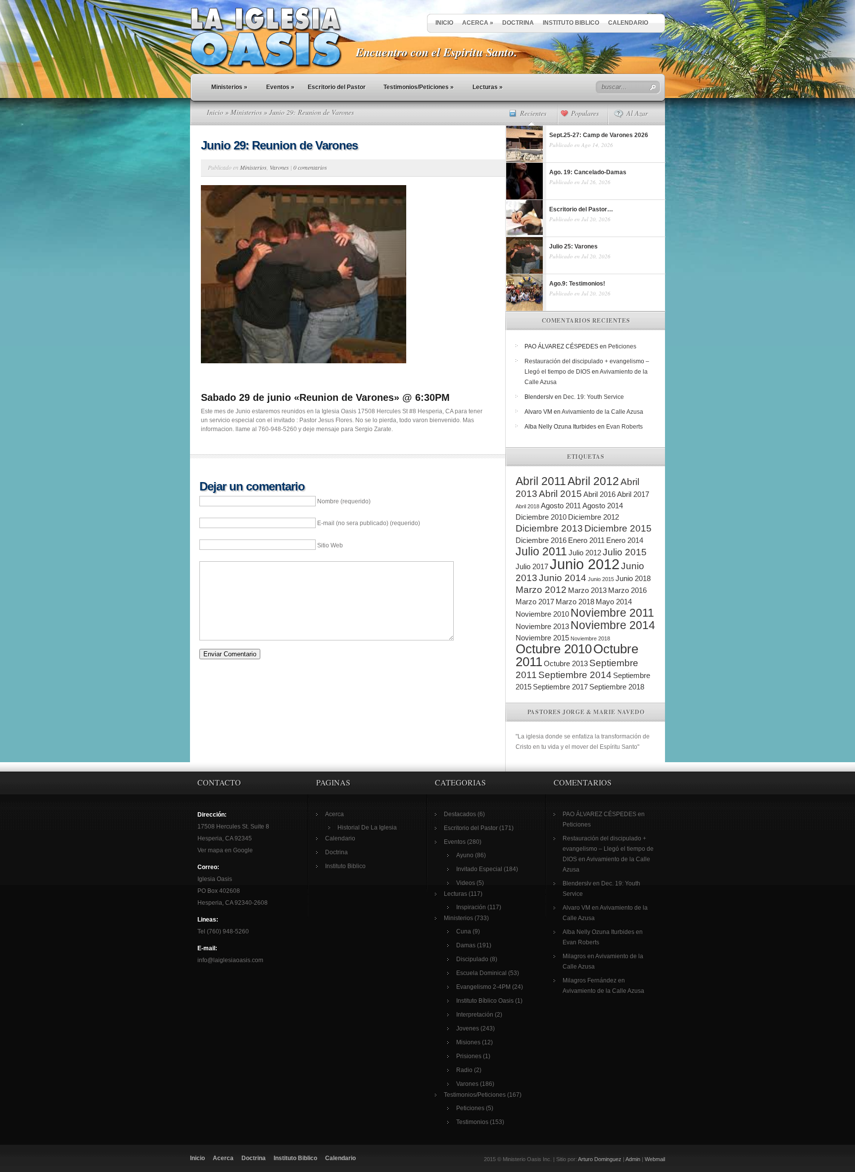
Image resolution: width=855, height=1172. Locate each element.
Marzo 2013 (587, 590)
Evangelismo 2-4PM (483, 986)
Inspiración (471, 907)
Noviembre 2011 (612, 612)
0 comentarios (310, 167)
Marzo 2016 (627, 590)
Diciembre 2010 (541, 517)
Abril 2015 (560, 493)
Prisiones (468, 1056)
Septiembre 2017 (560, 687)
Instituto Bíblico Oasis (485, 1000)
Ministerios (229, 87)
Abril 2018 (527, 506)
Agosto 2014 (602, 505)
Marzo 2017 (535, 601)
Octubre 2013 (566, 663)
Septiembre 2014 (575, 675)
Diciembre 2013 (549, 528)
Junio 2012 (584, 564)
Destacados (460, 814)
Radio (464, 1070)
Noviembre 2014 (612, 625)
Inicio (444, 22)
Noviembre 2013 (542, 626)
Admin (632, 1159)
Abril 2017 (633, 494)
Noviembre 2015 (542, 638)
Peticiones (622, 346)
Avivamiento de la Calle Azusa (602, 411)
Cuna (463, 931)
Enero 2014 (624, 540)
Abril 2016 (599, 494)
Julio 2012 (585, 552)
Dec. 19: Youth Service (593, 396)
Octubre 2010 (554, 649)
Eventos (280, 87)
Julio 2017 (532, 566)
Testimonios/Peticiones (418, 87)
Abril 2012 (593, 481)
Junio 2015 (601, 579)
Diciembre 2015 (618, 528)
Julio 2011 (541, 551)
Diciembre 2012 (593, 517)
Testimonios (472, 1122)
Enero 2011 (586, 540)
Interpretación (474, 1014)
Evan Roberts (624, 426)
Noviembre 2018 (590, 638)
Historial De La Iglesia (367, 827)
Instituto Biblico (571, 22)
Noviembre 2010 (542, 614)
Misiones (468, 1042)
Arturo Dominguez (599, 1159)
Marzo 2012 (541, 590)
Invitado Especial (479, 869)
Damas (465, 945)
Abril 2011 (541, 481)
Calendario (628, 22)
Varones (279, 167)
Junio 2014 (562, 578)
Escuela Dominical (481, 973)
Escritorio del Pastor (337, 87)
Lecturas (488, 87)
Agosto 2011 (561, 505)
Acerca (477, 22)
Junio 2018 (633, 578)
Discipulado (472, 959)
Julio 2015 (625, 552)
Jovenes (467, 1028)
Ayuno (465, 855)
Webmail (655, 1159)
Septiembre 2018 (616, 687)
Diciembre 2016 (541, 540)
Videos (465, 882)
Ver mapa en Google (225, 850)
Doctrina (518, 22)
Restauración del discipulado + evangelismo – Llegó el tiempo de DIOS (608, 849)
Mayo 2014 (614, 601)
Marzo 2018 (575, 601)
